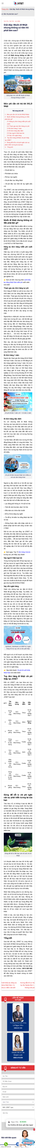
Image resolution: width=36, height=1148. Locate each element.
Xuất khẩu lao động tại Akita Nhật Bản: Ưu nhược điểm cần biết (9, 985)
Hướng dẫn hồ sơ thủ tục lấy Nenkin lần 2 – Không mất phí (27, 985)
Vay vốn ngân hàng (14, 135)
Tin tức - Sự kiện (14, 21)
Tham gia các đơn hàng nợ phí (18, 126)
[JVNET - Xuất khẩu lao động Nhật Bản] (19, 3)
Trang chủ (4, 9)
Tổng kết (9, 147)
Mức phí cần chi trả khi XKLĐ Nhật (17, 114)
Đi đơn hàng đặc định (15, 131)
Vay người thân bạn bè (16, 133)
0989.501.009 (18, 1028)
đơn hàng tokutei (24, 552)
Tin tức (6, 21)
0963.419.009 (18, 1058)
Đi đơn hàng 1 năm (14, 128)
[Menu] (2, 3)
